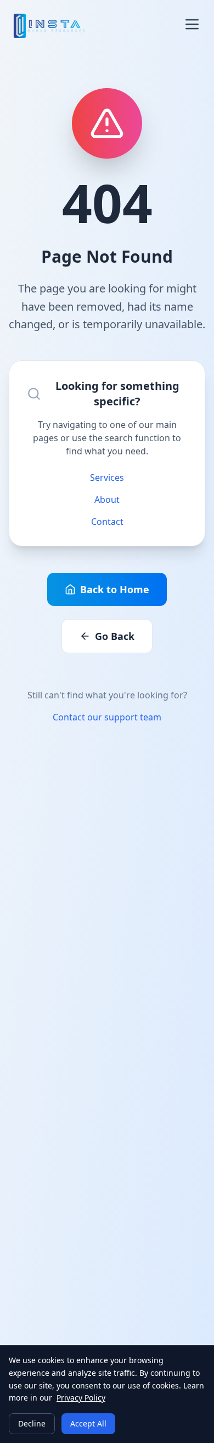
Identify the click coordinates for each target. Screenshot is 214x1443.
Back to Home (114, 589)
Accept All (88, 1423)
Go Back (114, 636)
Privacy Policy (81, 1397)
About (107, 499)
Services (107, 477)
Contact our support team (107, 717)
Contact (107, 522)
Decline (32, 1423)
